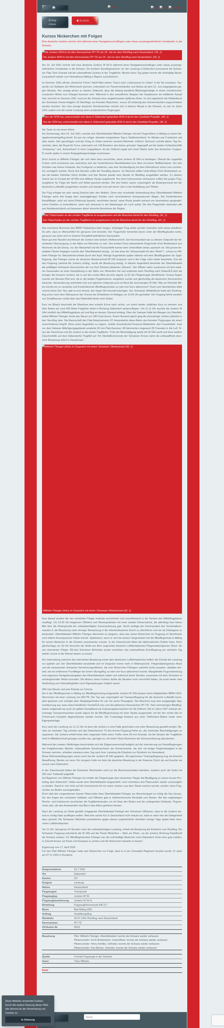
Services (25, 36)
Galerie (24, 21)
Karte (23, 29)
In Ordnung (28, 1019)
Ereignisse (26, 14)
